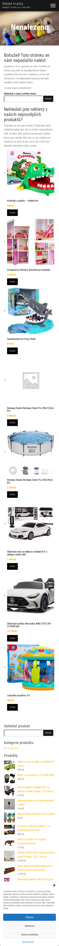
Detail (12, 212)
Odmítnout (29, 926)
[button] (54, 885)
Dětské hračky (12, 4)
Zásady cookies (28, 942)
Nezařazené (13, 748)
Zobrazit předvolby (29, 934)
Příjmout (30, 917)
